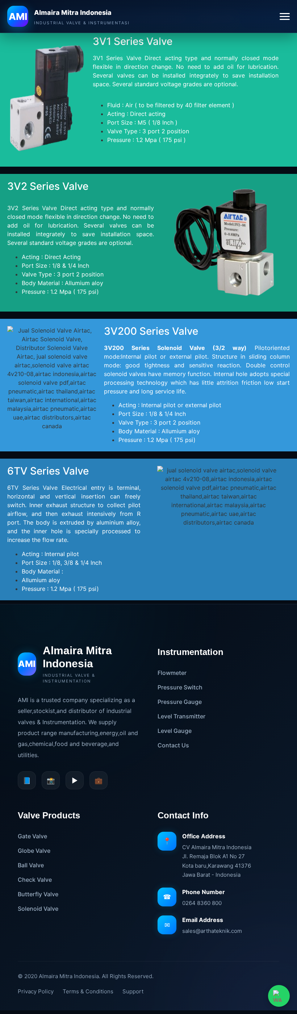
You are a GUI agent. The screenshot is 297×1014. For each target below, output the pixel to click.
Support (132, 991)
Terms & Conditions (88, 991)
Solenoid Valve (38, 908)
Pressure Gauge (180, 701)
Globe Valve (34, 850)
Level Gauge (175, 730)
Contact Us (173, 745)
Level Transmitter (181, 716)
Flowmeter (172, 672)
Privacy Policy (36, 991)
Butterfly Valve (38, 894)
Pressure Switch (180, 687)
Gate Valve (32, 836)
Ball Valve (31, 865)
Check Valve (35, 879)
